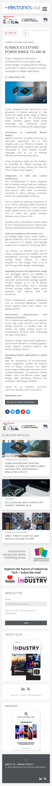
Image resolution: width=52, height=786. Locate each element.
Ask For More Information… (22, 402)
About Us (10, 764)
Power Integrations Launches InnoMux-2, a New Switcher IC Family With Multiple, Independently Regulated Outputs (25, 467)
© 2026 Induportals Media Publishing (25, 767)
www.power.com (16, 77)
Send (26, 622)
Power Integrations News (19, 42)
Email (8, 599)
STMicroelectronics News (16, 532)
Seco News (9, 499)
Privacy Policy (25, 764)
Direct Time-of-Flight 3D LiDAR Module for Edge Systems (22, 537)
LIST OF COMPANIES (15, 770)
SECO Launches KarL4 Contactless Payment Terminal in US (24, 504)
